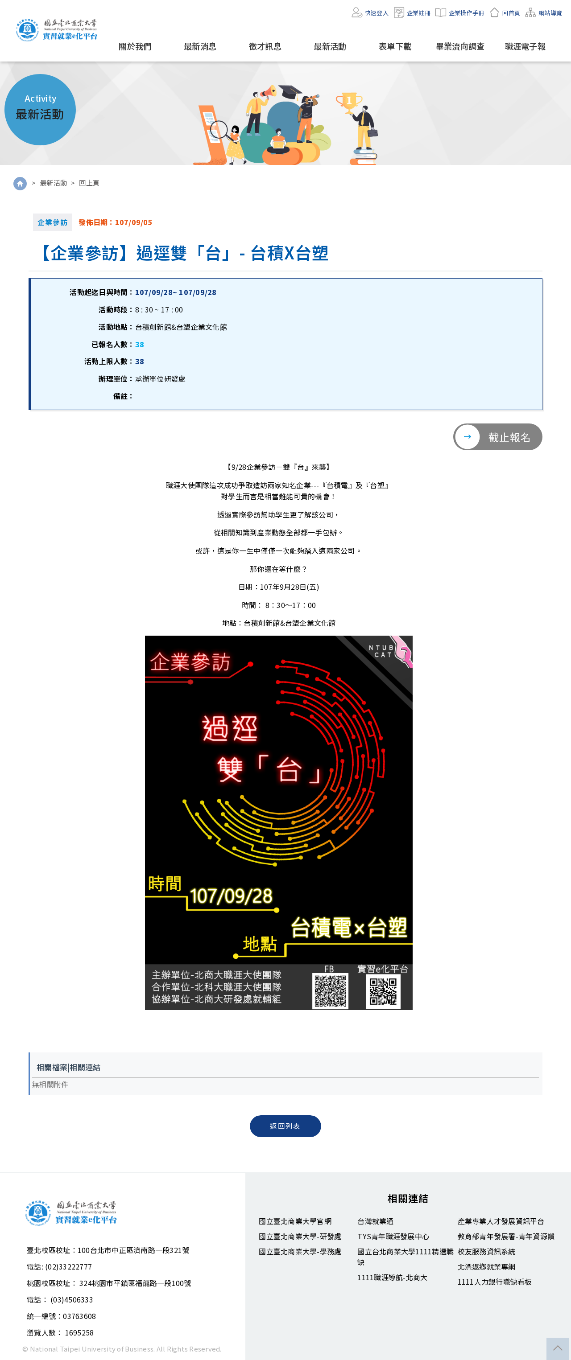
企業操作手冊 (466, 12)
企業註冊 (418, 12)
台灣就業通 (375, 1221)
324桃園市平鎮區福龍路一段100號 (135, 1283)
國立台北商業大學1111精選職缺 (405, 1256)
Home (20, 183)
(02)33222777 (68, 1266)
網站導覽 (550, 12)
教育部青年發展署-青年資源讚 (506, 1236)
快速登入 (377, 12)
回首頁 (511, 12)
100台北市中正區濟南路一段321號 (134, 1250)
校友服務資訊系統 (487, 1251)
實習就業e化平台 (58, 30)
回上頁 (89, 182)
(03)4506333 (71, 1299)
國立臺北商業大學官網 (295, 1221)
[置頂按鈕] (557, 1349)
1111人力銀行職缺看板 (495, 1281)
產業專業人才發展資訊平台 (501, 1221)
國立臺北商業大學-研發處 (300, 1236)
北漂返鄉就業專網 (487, 1266)
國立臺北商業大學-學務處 (300, 1251)
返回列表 (285, 1125)
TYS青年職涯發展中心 (393, 1236)
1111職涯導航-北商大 (392, 1277)
